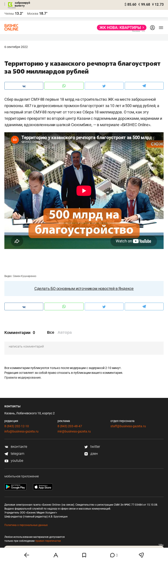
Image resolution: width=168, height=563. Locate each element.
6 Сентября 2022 (16, 47)
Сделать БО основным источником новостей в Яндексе (84, 288)
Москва (32, 13)
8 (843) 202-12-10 (16, 426)
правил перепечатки (48, 540)
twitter (94, 447)
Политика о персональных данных (26, 525)
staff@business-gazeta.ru (128, 426)
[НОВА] (120, 27)
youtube (16, 461)
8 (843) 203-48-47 (70, 426)
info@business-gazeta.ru (21, 431)
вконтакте (18, 447)
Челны (9, 13)
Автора (65, 332)
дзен (93, 454)
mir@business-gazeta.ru (74, 431)
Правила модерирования (22, 377)
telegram (17, 454)
